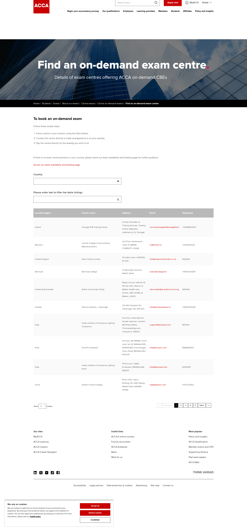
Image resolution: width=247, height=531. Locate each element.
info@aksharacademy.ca (160, 307)
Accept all (95, 506)
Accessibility (80, 485)
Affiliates (187, 11)
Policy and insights (204, 11)
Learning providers (146, 11)
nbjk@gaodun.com (158, 385)
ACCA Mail (194, 462)
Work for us (116, 457)
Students (175, 11)
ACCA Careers (40, 446)
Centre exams (88, 103)
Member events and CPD (201, 446)
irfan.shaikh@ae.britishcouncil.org (164, 289)
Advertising (141, 485)
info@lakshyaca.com (158, 367)
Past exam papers (197, 457)
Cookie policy (35, 516)
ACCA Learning (41, 441)
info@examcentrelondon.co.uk (163, 259)
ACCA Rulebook (119, 446)
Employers (128, 11)
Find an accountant (120, 441)
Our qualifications (111, 11)
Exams (56, 103)
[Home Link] (203, 472)
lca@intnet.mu (156, 245)
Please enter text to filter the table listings (58, 192)
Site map (155, 485)
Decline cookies (95, 513)
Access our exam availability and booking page (56, 164)
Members (163, 11)
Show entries (43, 406)
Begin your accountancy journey (83, 11)
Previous (168, 405)
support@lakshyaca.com (160, 325)
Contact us (168, 485)
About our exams (70, 103)
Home (36, 103)
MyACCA (37, 436)
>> (209, 405)
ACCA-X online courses (122, 436)
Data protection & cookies (119, 485)
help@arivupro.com (158, 347)
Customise (95, 520)
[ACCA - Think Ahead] (41, 12)
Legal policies (96, 485)
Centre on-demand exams (110, 103)
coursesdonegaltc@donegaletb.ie (164, 227)
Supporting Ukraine (198, 452)
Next (202, 405)
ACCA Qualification (198, 441)
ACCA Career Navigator (45, 452)
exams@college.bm (158, 271)
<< (160, 405)
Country (37, 174)
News (114, 452)
